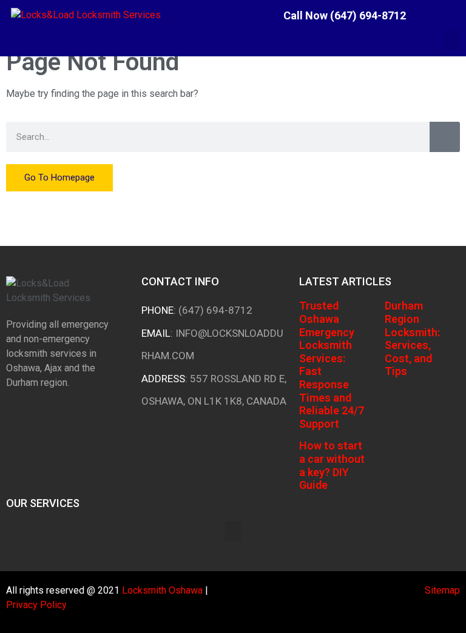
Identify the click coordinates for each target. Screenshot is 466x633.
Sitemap (442, 590)
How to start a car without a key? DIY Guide (332, 465)
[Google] (457, 15)
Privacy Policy (36, 605)
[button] (451, 40)
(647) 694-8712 (215, 310)
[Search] (445, 137)
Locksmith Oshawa (162, 590)
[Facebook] (427, 15)
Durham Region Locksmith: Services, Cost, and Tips (412, 338)
